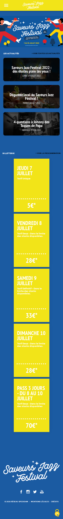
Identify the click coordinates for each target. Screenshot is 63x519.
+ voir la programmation (48, 153)
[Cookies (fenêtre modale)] (57, 513)
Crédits (54, 501)
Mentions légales (40, 501)
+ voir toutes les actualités (46, 53)
